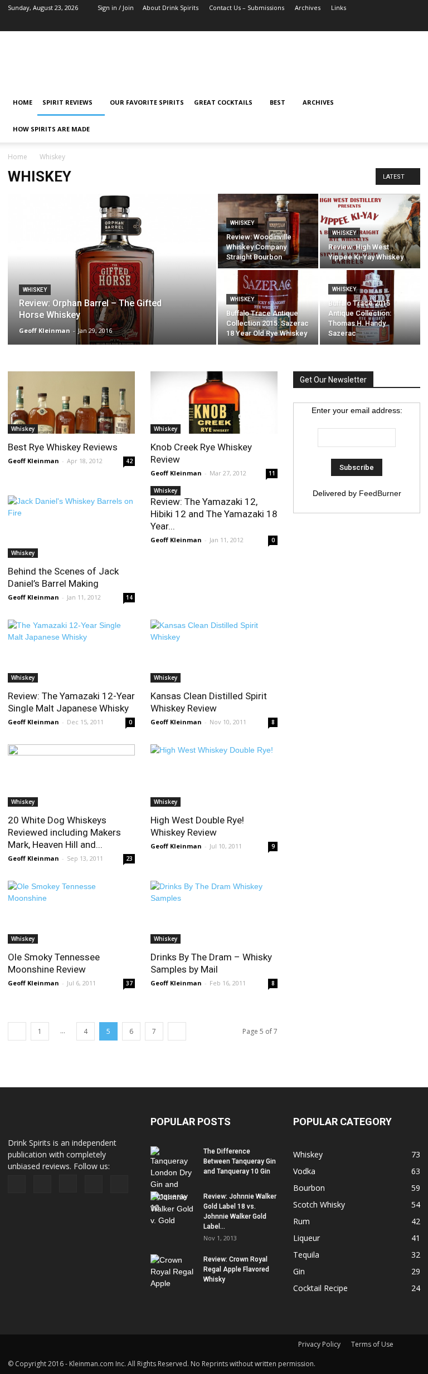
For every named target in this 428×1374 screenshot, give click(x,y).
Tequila (306, 1254)
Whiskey (35, 290)
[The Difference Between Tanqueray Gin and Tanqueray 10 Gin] (172, 1180)
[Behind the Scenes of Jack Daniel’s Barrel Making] (71, 526)
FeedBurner (380, 493)
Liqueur (306, 1238)
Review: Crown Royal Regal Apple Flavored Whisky (236, 1269)
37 (129, 983)
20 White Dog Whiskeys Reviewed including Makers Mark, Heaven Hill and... (64, 832)
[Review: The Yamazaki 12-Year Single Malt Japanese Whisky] (71, 651)
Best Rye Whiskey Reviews (63, 447)
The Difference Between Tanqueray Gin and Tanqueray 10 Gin (239, 1161)
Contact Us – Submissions (246, 7)
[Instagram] (375, 23)
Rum (301, 1221)
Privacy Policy (319, 1344)
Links (338, 7)
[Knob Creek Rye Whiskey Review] (214, 402)
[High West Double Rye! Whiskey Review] (214, 775)
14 (129, 597)
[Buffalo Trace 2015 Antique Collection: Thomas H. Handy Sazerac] (370, 307)
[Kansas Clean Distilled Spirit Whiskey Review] (214, 651)
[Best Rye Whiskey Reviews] (71, 402)
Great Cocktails (223, 102)
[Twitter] (393, 23)
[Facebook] (338, 23)
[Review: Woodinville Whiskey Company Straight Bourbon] (268, 231)
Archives (307, 7)
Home (17, 156)
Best (277, 102)
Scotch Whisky (319, 1204)
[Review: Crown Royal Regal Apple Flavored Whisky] (172, 1271)
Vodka (304, 1171)
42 (129, 461)
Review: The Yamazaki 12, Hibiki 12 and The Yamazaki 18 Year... (214, 514)
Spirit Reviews (67, 102)
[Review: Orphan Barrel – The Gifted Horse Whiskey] (112, 284)
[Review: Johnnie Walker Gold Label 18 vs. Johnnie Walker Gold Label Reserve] (172, 1208)
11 (272, 473)
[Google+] (356, 23)
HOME (22, 102)
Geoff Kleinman (44, 330)
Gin (299, 1271)
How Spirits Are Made (51, 129)
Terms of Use (372, 1344)
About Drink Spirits (170, 7)
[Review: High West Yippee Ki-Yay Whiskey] (370, 231)
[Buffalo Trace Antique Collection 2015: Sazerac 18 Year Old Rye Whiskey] (268, 307)
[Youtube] (411, 23)
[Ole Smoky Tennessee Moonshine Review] (71, 912)
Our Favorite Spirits (147, 102)
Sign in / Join (116, 7)
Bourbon (309, 1187)
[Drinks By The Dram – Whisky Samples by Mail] (214, 912)
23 (129, 858)
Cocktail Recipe (320, 1288)
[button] (406, 115)
